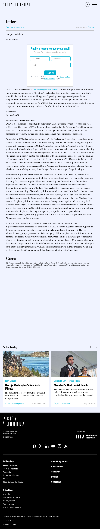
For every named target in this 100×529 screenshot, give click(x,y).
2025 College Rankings (13, 482)
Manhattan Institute (11, 497)
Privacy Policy (65, 77)
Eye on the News (62, 403)
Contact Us (56, 481)
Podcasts (7, 472)
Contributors (57, 466)
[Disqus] (50, 306)
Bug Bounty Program (12, 507)
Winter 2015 (81, 27)
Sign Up (50, 72)
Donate (12, 259)
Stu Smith (58, 380)
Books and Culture (11, 475)
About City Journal (59, 461)
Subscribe (55, 471)
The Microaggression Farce (44, 89)
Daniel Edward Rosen (71, 380)
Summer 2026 (40, 403)
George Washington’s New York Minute (22, 386)
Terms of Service (49, 79)
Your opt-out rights (9, 524)
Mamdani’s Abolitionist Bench (71, 385)
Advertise (7, 494)
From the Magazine (15, 403)
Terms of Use (8, 504)
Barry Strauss (10, 380)
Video (5, 478)
